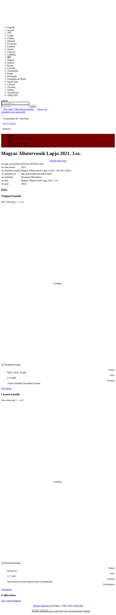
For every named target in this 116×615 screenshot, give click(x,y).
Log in (33, 106)
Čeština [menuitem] (10, 38)
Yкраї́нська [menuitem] (13, 92)
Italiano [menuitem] (10, 62)
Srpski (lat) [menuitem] (12, 81)
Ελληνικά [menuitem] (11, 43)
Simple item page (58, 160)
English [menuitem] (10, 27)
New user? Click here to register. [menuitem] (18, 109)
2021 (10, 140)
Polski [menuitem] (10, 73)
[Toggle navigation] (2, 115)
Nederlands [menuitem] (12, 71)
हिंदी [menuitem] (9, 57)
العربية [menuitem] (10, 30)
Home (10, 135)
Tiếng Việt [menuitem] (12, 95)
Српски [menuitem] (11, 84)
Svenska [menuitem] (11, 87)
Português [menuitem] (12, 76)
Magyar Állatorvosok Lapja (21, 138)
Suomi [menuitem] (10, 49)
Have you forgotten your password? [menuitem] (24, 110)
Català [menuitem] (10, 35)
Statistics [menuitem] (6, 129)
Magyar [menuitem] (11, 60)
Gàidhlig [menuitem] (11, 54)
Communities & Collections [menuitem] (15, 118)
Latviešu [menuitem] (11, 68)
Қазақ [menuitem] (10, 65)
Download (6, 388)
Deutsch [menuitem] (11, 41)
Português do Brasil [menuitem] (16, 79)
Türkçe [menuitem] (10, 90)
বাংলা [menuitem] (9, 33)
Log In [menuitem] (4, 100)
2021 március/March (18, 143)
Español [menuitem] (11, 46)
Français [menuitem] (11, 52)
